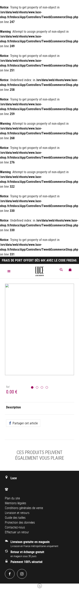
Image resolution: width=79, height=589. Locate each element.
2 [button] (37, 387)
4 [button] (46, 387)
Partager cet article (25, 423)
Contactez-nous (15, 527)
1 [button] (32, 387)
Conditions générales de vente (24, 508)
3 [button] (42, 387)
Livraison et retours (17, 513)
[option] (39, 334)
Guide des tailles (15, 517)
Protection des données (20, 522)
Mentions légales (15, 503)
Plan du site (12, 498)
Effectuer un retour (17, 532)
